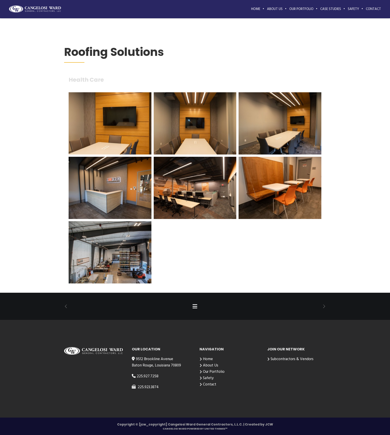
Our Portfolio (214, 372)
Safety (208, 378)
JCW (269, 424)
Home (208, 359)
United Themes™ (216, 428)
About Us (210, 365)
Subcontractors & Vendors (292, 359)
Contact (209, 384)
